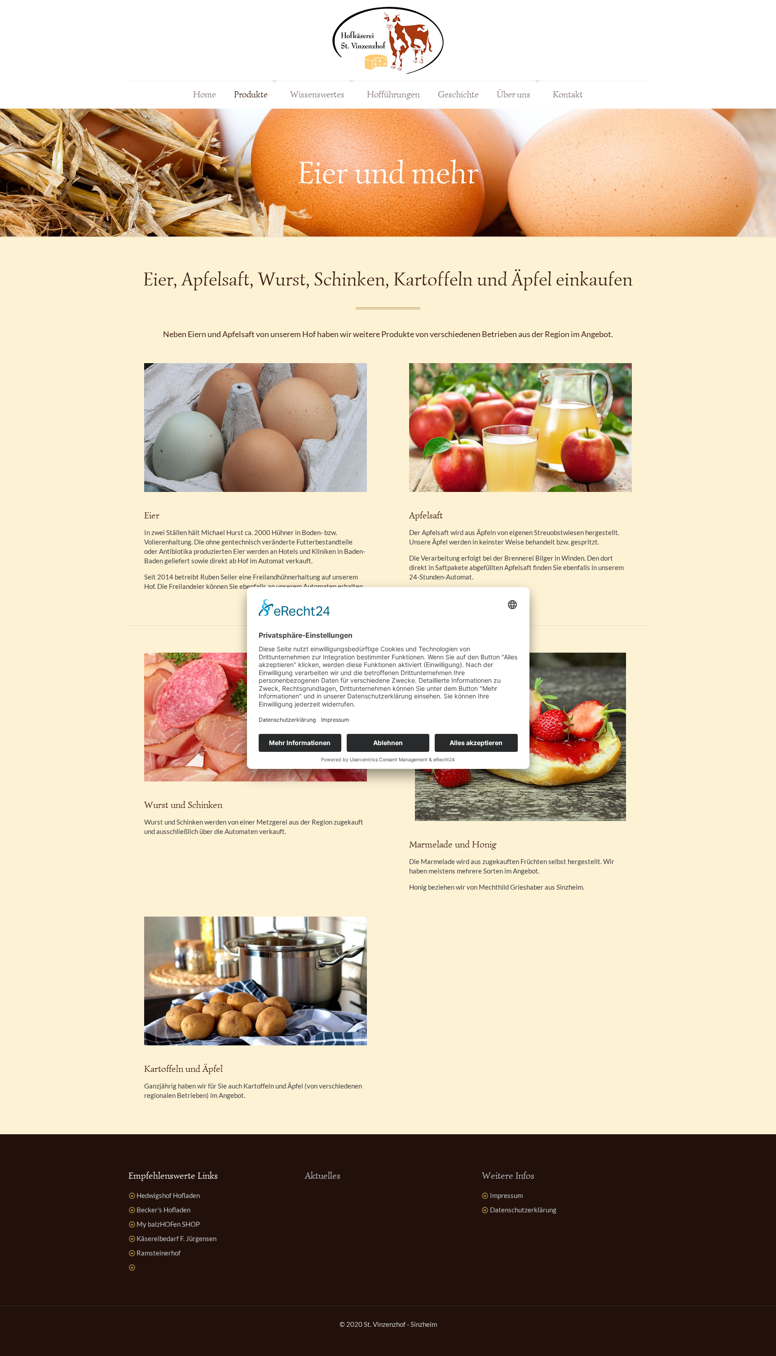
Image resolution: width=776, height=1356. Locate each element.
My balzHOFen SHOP (168, 1224)
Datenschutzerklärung (523, 1210)
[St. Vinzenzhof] (388, 40)
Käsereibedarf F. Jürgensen (176, 1238)
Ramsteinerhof (159, 1253)
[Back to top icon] (732, 1337)
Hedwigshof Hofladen (168, 1195)
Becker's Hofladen (163, 1210)
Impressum (506, 1195)
